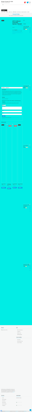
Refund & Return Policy (20, 341)
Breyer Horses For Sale (7, 1)
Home (9, 15)
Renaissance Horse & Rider (9, 184)
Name (3, 110)
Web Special (13, 33)
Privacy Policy (18, 339)
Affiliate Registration (19, 334)
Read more (3, 187)
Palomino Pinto (15, 32)
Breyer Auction (4, 402)
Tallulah (18, 32)
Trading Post (18, 331)
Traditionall (21, 32)
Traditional (12, 15)
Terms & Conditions (19, 342)
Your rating (3, 104)
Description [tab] (3, 87)
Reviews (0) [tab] (7, 87)
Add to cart (9, 188)
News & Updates (4, 399)
